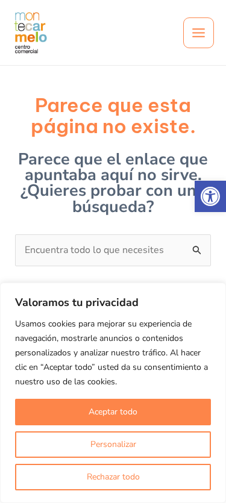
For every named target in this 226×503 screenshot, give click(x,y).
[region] (113, 393)
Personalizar (113, 444)
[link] (210, 196)
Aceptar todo (113, 411)
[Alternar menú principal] (198, 32)
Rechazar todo (113, 477)
